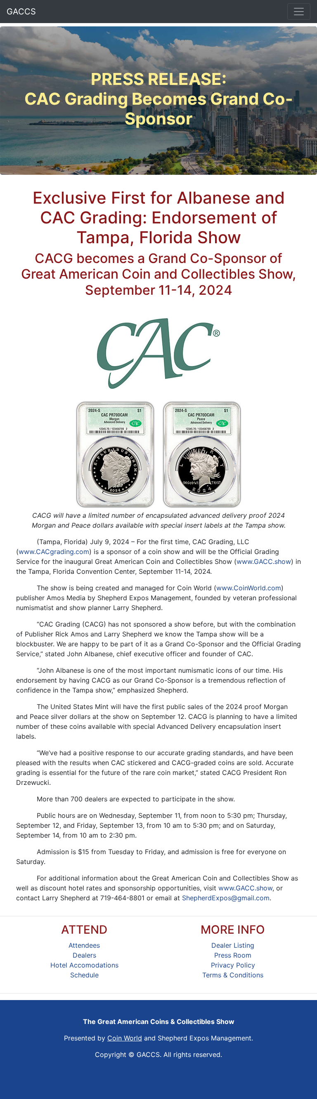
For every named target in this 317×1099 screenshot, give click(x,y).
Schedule (84, 975)
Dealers (84, 955)
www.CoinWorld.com (248, 588)
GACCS (21, 11)
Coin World (124, 1038)
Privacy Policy (233, 965)
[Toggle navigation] (298, 11)
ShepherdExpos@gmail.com (226, 898)
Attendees (84, 945)
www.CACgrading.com (54, 551)
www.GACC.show (264, 561)
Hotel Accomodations (84, 965)
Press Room (232, 955)
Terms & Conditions (232, 975)
